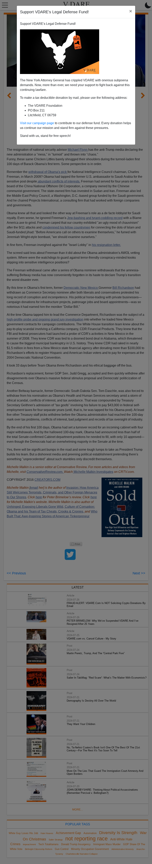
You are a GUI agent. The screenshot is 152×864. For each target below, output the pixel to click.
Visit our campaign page (37, 123)
